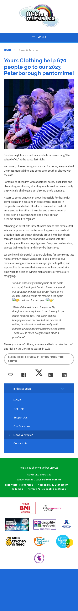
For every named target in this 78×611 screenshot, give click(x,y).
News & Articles (28, 50)
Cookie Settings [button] (56, 488)
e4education (53, 479)
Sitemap (17, 488)
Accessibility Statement (53, 484)
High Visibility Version (19, 484)
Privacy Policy (36, 488)
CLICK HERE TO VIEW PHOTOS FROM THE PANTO (36, 359)
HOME (7, 50)
